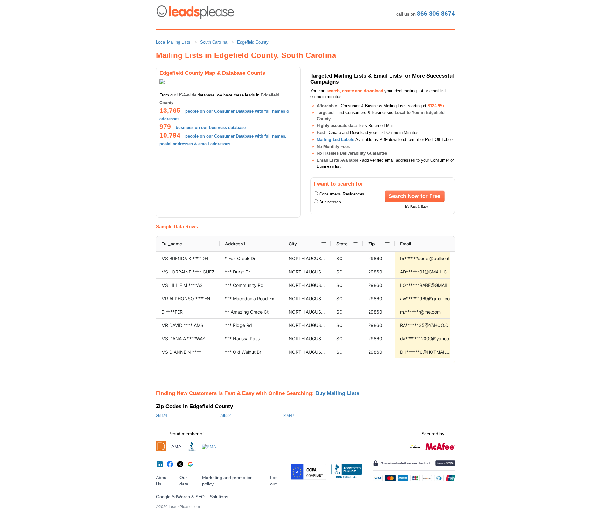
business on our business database (211, 127)
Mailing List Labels (335, 139)
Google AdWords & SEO (180, 496)
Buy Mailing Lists (337, 393)
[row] (339, 243)
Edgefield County (253, 42)
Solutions (219, 496)
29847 (288, 415)
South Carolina (213, 42)
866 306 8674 (436, 13)
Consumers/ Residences (341, 194)
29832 (225, 415)
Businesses (330, 202)
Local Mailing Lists (173, 42)
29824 (161, 415)
